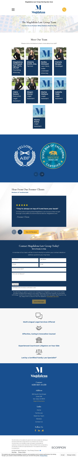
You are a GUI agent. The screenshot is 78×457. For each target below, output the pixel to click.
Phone (14, 264)
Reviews (39, 419)
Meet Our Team (39, 416)
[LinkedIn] (39, 430)
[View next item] (42, 174)
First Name (15, 259)
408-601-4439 (39, 385)
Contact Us (39, 422)
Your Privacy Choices (33, 450)
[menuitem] (14, 452)
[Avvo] (42, 430)
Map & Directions (39, 401)
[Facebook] (35, 430)
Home (39, 410)
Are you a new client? (18, 269)
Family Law (39, 413)
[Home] (38, 9)
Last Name (43, 259)
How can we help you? (18, 273)
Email (41, 264)
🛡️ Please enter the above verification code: (24, 287)
